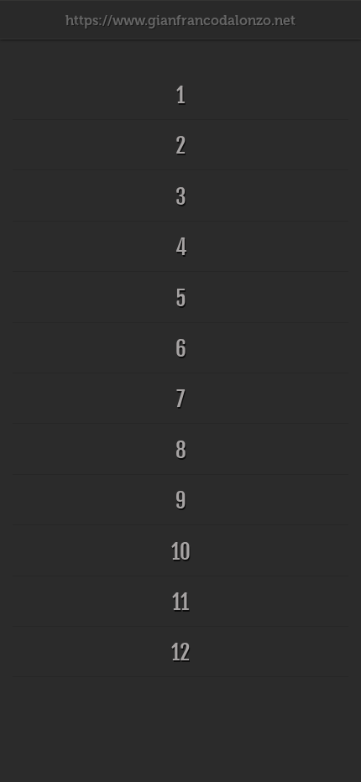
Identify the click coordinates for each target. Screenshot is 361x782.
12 (180, 652)
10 (181, 552)
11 (180, 602)
